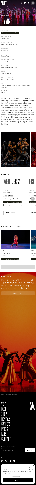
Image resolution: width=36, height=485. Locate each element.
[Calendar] (25, 3)
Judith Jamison (5, 38)
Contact (6, 439)
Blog (4, 409)
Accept (18, 480)
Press (4, 429)
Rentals (5, 419)
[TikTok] (10, 461)
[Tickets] (29, 3)
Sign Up (30, 450)
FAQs (3, 434)
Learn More (10, 213)
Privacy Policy (16, 476)
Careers (5, 424)
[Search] (21, 3)
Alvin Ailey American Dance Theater (10, 32)
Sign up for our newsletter (8, 446)
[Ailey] (4, 3)
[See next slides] (32, 149)
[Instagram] (2, 461)
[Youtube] (14, 461)
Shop (4, 414)
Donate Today (18, 293)
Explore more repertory (18, 267)
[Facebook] (6, 461)
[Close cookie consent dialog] (33, 465)
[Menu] (33, 3)
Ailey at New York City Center (10, 197)
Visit (3, 404)
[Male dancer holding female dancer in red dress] (15, 239)
